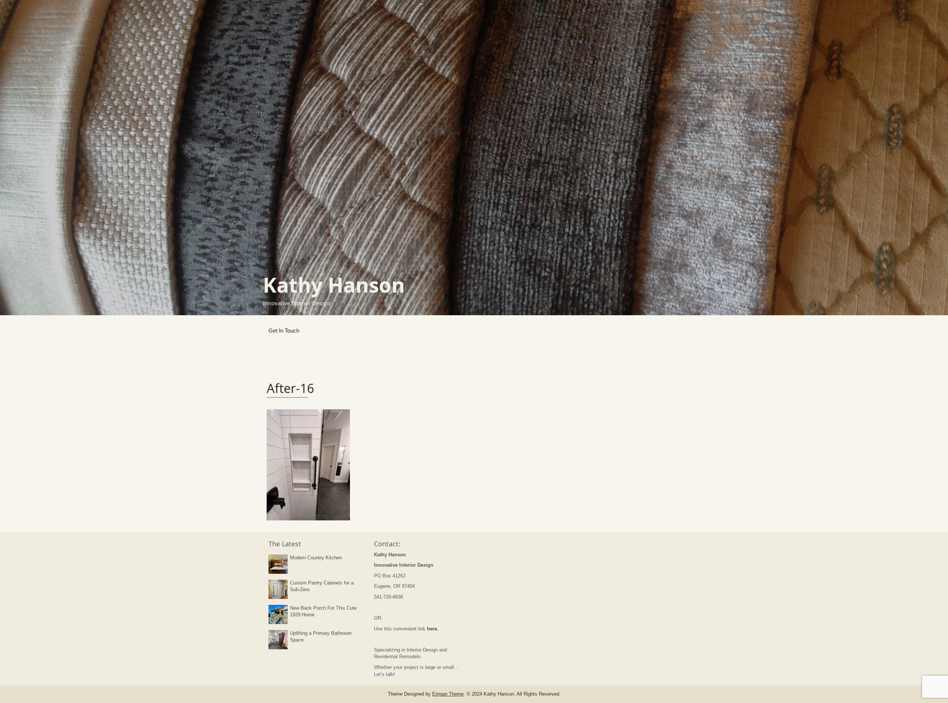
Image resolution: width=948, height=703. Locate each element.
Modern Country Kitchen (316, 557)
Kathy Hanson (334, 285)
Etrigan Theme (448, 694)
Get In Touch (283, 330)
